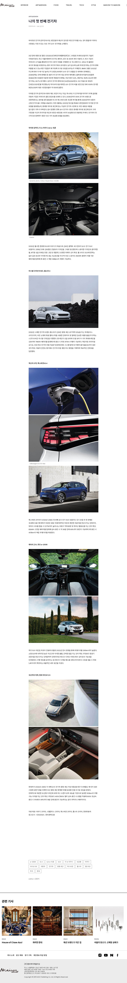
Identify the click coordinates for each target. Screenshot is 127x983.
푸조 (31, 871)
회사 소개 (10, 955)
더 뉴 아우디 (69, 862)
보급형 (79, 862)
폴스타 (79, 866)
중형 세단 (60, 866)
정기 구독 (28, 955)
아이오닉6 (33, 866)
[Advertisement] (63, 843)
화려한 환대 (37, 942)
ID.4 (41, 862)
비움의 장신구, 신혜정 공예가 (106, 942)
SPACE (4, 939)
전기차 (51, 866)
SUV (59, 862)
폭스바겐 (70, 866)
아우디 (87, 862)
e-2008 (33, 862)
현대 (38, 871)
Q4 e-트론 (50, 862)
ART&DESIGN (33, 16)
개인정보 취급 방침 (40, 955)
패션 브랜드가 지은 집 (72, 942)
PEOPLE (96, 939)
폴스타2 (87, 866)
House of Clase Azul (12, 942)
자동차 (43, 866)
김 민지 (42, 26)
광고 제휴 (19, 955)
